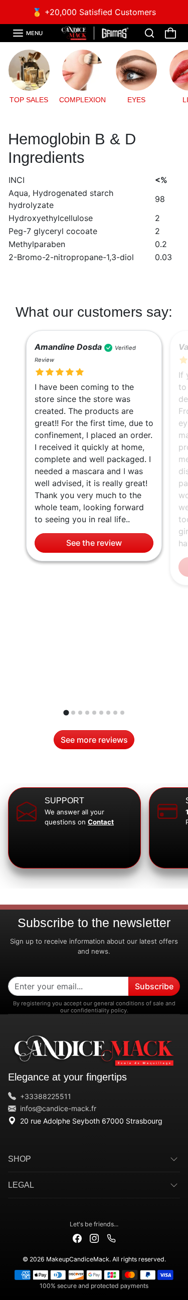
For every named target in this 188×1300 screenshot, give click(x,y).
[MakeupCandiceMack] (94, 33)
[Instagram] (94, 1237)
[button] (27, 33)
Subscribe (154, 986)
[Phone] (111, 1237)
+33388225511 (45, 1096)
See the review (94, 543)
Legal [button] (21, 1184)
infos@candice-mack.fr (58, 1108)
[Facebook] (77, 1237)
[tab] (66, 712)
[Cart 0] (170, 33)
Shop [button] (19, 1158)
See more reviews (94, 740)
